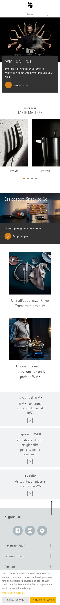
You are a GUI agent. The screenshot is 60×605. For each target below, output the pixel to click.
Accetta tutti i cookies (43, 599)
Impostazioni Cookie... (13, 593)
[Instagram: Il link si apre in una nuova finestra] (30, 531)
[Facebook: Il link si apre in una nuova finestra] (18, 531)
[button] (24, 178)
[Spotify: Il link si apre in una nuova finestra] (42, 531)
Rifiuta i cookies (15, 599)
